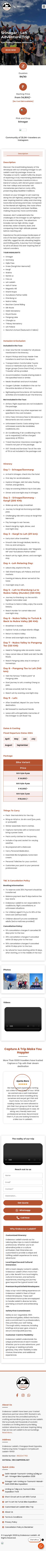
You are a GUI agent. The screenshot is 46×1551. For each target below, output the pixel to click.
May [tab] (16, 739)
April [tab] (7, 739)
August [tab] (8, 745)
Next (40, 154)
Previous (5, 154)
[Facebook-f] (17, 1395)
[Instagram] (23, 1395)
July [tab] (33, 739)
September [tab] (22, 745)
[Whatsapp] (28, 1395)
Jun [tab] (25, 739)
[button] (10, 50)
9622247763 (22, 1456)
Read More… (7, 1432)
